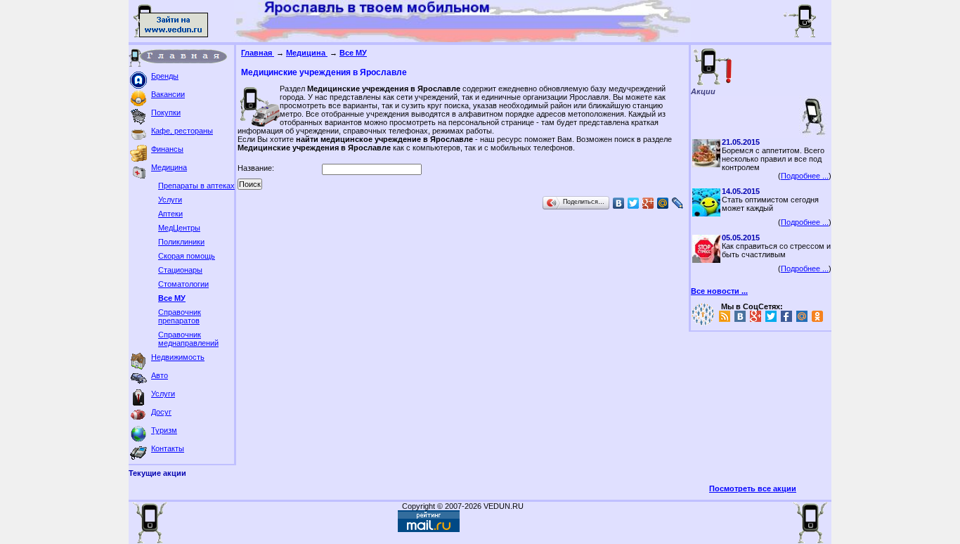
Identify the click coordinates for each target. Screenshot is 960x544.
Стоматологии (183, 284)
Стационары (180, 270)
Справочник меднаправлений (188, 338)
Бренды (165, 76)
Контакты (167, 448)
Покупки (166, 112)
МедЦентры (179, 228)
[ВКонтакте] (618, 203)
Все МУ (172, 298)
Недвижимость (178, 357)
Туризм (164, 430)
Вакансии (168, 94)
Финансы (167, 149)
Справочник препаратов (179, 316)
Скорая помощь (186, 256)
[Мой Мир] (663, 203)
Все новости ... (719, 291)
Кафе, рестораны (182, 131)
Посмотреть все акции (752, 488)
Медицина (169, 167)
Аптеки (170, 213)
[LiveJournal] (677, 203)
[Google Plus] (648, 203)
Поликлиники (181, 242)
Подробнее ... (805, 175)
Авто (159, 375)
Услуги (170, 199)
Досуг (161, 412)
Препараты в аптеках (196, 185)
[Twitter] (633, 203)
